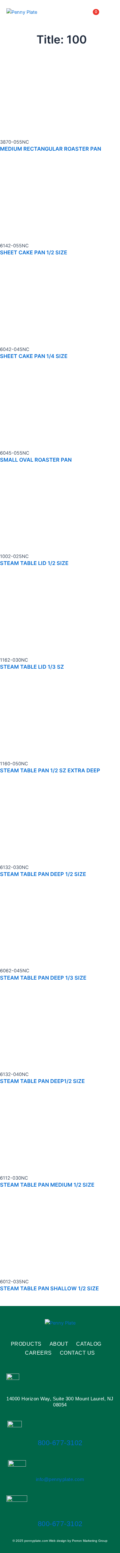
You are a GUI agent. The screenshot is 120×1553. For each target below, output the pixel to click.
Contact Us (77, 1353)
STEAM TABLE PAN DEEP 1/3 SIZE (43, 978)
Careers (38, 1353)
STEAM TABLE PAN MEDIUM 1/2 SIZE (47, 1185)
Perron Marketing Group (90, 1540)
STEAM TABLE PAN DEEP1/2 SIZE (42, 1081)
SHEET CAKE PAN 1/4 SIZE (34, 356)
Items (88, 12)
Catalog (88, 1344)
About (59, 1344)
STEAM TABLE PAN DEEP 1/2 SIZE (43, 874)
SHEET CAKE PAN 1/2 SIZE (33, 252)
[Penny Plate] (21, 12)
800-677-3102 (60, 1443)
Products (26, 1344)
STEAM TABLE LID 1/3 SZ (32, 667)
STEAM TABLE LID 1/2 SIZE (34, 563)
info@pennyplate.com (60, 1479)
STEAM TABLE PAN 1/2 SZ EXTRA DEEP (50, 770)
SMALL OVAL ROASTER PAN (36, 460)
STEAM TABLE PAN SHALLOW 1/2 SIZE (49, 1288)
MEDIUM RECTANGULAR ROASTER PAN (50, 149)
